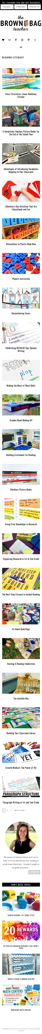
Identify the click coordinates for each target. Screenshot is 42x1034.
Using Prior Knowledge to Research (21, 524)
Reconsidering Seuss (21, 313)
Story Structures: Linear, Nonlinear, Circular (21, 95)
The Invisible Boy (21, 698)
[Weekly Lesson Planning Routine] (21, 965)
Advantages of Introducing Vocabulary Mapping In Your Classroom (21, 170)
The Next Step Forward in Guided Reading (21, 594)
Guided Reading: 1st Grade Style (21, 915)
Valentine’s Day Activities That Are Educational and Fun (21, 208)
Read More (34, 872)
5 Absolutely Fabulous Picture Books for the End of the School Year (21, 133)
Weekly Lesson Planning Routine (21, 979)
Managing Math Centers (21, 1010)
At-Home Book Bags (21, 629)
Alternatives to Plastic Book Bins (21, 244)
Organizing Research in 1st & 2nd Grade (21, 559)
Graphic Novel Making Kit (21, 420)
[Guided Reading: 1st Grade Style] (21, 901)
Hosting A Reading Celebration (21, 663)
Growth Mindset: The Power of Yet (21, 767)
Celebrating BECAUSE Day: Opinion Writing (21, 349)
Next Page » (20, 810)
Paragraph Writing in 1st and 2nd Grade (21, 802)
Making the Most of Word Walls (21, 385)
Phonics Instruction (21, 278)
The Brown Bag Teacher (21, 24)
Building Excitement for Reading (21, 455)
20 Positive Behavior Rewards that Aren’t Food (21, 947)
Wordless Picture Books (21, 489)
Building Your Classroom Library (21, 733)
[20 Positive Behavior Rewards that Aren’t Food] (21, 932)
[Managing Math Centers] (21, 995)
